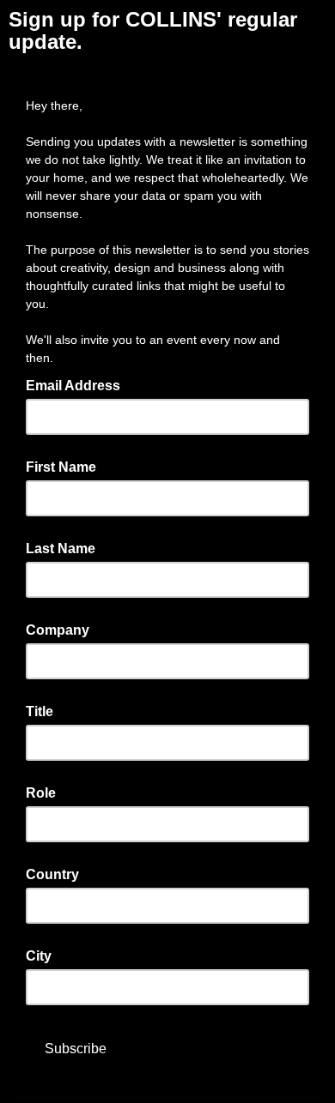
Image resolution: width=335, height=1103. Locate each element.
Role (41, 793)
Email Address (78, 384)
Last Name (60, 548)
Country (52, 874)
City (39, 956)
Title (39, 711)
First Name (61, 467)
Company (57, 630)
